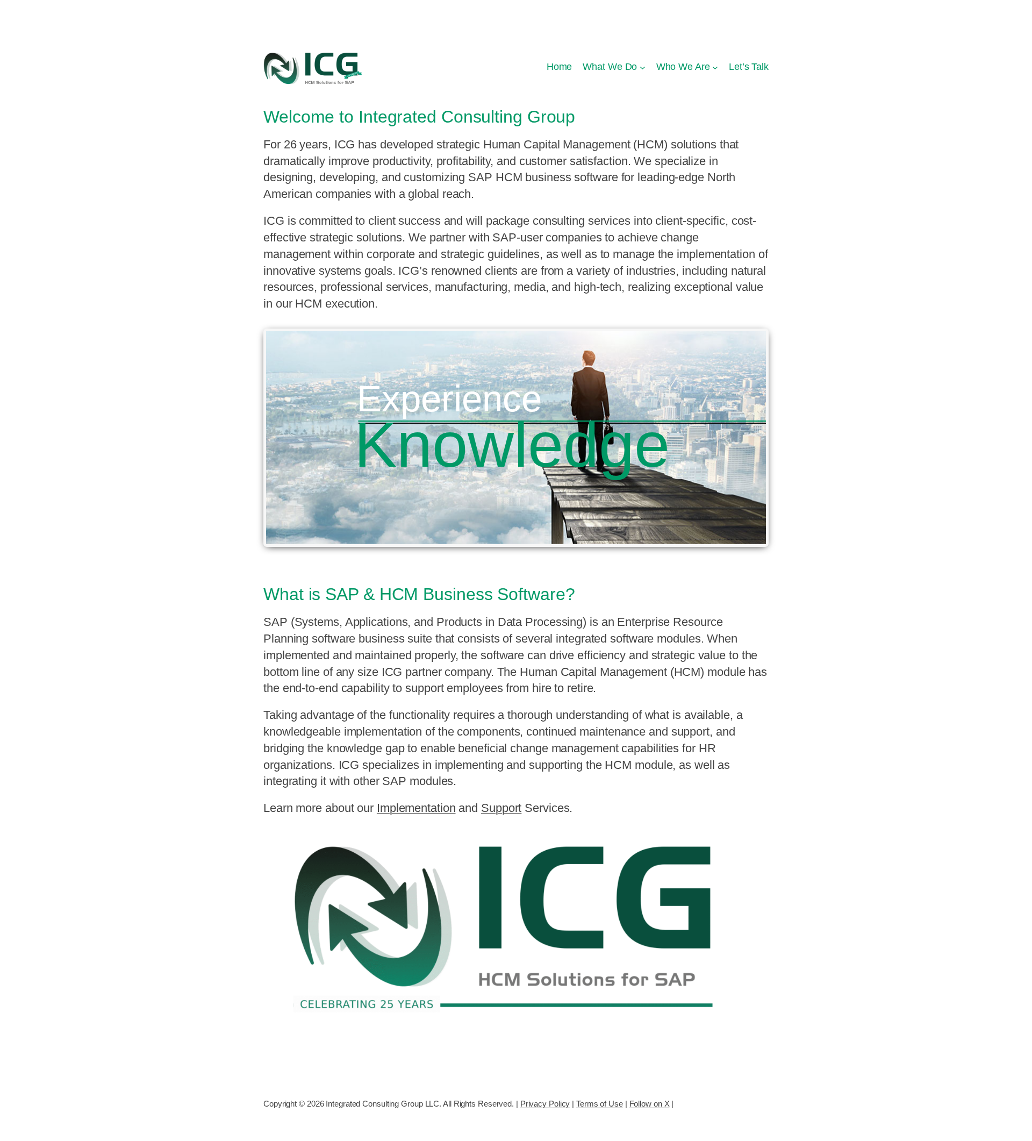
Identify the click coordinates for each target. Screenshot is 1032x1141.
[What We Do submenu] (643, 67)
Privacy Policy (545, 1103)
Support (501, 808)
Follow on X (649, 1103)
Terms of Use (599, 1103)
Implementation (416, 808)
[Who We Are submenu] (715, 67)
